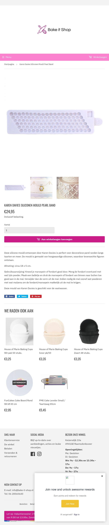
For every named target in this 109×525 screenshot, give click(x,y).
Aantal (7, 224)
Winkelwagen (100, 57)
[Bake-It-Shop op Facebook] (33, 454)
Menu (8, 57)
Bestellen (23, 504)
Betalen (8, 448)
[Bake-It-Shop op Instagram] (39, 454)
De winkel (9, 444)
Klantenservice (12, 440)
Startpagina (9, 64)
